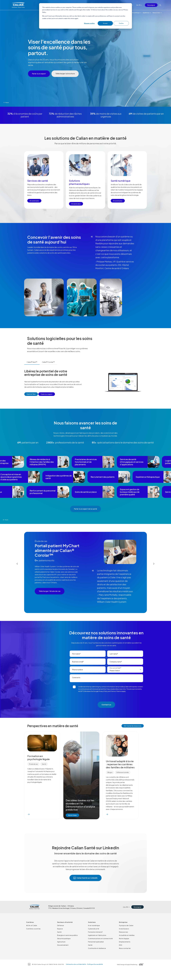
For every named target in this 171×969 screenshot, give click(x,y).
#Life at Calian (31, 925)
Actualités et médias (127, 935)
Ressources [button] (156, 12)
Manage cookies (89, 23)
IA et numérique (94, 925)
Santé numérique (121, 180)
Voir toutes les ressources (132, 726)
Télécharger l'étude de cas (49, 591)
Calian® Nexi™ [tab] (32, 362)
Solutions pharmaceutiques (79, 182)
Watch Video (72, 815)
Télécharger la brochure (65, 74)
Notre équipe (124, 938)
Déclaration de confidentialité (76, 964)
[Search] (160, 5)
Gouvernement (63, 945)
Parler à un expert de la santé (85, 509)
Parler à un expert (39, 74)
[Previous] (17, 564)
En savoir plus (34, 201)
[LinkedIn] (29, 964)
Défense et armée (122, 772)
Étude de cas (33, 764)
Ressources (123, 932)
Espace (60, 929)
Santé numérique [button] (134, 12)
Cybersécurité (93, 929)
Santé (44, 764)
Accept (105, 23)
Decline (121, 23)
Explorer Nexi (31, 394)
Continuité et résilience (97, 948)
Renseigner (151, 5)
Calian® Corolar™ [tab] (48, 362)
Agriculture (61, 942)
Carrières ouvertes (33, 929)
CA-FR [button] (138, 5)
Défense (60, 925)
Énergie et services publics (67, 935)
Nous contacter (125, 948)
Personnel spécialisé (96, 942)
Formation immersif (95, 932)
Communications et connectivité (100, 938)
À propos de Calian (126, 925)
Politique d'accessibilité (95, 964)
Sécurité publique (64, 938)
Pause (7, 102)
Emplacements (124, 942)
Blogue (110, 772)
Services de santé (37, 180)
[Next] (153, 564)
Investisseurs (124, 929)
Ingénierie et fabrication (97, 935)
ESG (120, 945)
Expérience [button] (146, 12)
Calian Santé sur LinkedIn (87, 878)
